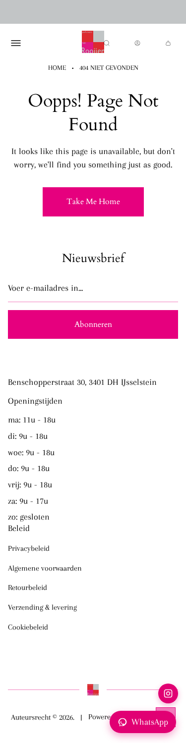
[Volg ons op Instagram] (168, 693)
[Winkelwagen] (168, 43)
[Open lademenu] (16, 43)
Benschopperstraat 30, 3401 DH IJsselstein (82, 382)
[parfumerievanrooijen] (93, 43)
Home (57, 67)
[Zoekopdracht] (107, 43)
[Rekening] (137, 43)
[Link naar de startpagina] (93, 689)
